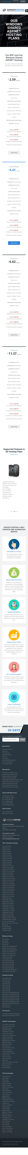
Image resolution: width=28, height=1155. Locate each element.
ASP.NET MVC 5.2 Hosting (7, 912)
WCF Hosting (5, 925)
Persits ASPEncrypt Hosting (8, 797)
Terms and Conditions (7, 763)
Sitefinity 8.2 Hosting (6, 1049)
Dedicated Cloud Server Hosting (9, 778)
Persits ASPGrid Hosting (7, 799)
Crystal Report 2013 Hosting (8, 1026)
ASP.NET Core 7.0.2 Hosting (8, 883)
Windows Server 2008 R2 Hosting (9, 946)
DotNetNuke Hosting (6, 1030)
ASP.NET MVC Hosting (7, 898)
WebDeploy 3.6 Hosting (7, 957)
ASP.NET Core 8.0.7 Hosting (8, 889)
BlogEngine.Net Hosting (7, 1038)
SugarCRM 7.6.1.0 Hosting (8, 1119)
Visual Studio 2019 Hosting (8, 966)
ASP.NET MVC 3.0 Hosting (7, 901)
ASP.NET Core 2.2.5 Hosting (8, 871)
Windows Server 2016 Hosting (8, 951)
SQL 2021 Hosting (6, 989)
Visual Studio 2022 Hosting (8, 967)
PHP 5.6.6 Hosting (6, 1076)
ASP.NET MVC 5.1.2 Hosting (8, 910)
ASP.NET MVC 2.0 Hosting (7, 899)
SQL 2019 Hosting (6, 987)
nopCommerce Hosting (7, 1033)
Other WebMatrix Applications (8, 971)
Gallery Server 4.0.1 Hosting (8, 1047)
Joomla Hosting (5, 1081)
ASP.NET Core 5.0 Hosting (7, 874)
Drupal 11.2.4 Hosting (7, 1105)
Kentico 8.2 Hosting (6, 1058)
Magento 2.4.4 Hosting (7, 1112)
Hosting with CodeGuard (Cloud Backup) (11, 1013)
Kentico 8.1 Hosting (6, 1056)
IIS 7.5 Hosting (5, 939)
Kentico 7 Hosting (6, 1055)
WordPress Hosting (6, 1085)
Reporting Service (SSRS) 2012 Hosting (10, 994)
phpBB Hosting (5, 1096)
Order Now (14, 153)
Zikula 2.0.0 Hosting (6, 1090)
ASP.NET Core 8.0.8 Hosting (8, 891)
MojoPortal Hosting (6, 1042)
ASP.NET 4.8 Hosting (6, 864)
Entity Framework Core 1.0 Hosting (9, 923)
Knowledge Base (16, 0)
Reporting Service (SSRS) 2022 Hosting (10, 1003)
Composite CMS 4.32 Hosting (8, 1053)
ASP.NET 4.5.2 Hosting (7, 858)
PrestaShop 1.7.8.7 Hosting (8, 1101)
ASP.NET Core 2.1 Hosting (7, 869)
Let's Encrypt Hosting (6, 1126)
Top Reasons (5, 751)
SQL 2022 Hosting (6, 990)
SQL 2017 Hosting (6, 985)
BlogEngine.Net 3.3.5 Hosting (8, 1040)
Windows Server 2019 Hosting (8, 953)
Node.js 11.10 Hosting (7, 1130)
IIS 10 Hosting (5, 944)
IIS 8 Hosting (5, 941)
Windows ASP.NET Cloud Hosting (9, 776)
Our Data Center (5, 753)
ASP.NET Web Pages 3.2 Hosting (9, 919)
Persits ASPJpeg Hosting (7, 801)
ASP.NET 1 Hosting (6, 848)
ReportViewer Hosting (7, 1028)
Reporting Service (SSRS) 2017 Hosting (10, 999)
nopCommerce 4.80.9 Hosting (8, 1035)
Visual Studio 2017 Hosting (8, 964)
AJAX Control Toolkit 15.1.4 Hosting (10, 1062)
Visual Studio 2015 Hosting (8, 962)
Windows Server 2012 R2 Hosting (9, 950)
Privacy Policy (5, 758)
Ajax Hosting (5, 1060)
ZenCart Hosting (5, 1094)
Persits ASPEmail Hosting (7, 796)
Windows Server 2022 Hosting (8, 955)
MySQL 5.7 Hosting (6, 1005)
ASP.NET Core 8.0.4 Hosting (8, 887)
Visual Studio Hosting (6, 959)
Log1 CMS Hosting (6, 1121)
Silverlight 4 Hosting (6, 926)
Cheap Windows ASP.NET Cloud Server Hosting (12, 779)
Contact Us (4, 756)
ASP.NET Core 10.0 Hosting (8, 896)
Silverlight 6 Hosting (6, 930)
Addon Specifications (6, 754)
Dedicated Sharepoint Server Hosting (10, 787)
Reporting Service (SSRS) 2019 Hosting (10, 1001)
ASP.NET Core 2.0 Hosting (7, 867)
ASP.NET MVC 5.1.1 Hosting (8, 908)
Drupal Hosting (5, 1103)
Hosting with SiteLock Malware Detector (11, 1015)
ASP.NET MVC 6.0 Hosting (7, 914)
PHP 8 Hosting (5, 1080)
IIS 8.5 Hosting (5, 942)
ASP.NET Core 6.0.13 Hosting (8, 880)
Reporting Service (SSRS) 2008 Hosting (10, 992)
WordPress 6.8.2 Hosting (7, 1087)
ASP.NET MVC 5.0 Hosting (7, 905)
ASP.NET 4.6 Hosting (6, 860)
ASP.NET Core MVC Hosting (8, 916)
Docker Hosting (5, 1124)
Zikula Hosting (5, 1089)
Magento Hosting (6, 1110)
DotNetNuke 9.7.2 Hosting (8, 1031)
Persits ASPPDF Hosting (7, 803)
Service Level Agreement (7, 762)
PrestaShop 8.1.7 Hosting (7, 1099)
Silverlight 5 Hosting (6, 928)
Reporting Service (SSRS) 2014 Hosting (10, 996)
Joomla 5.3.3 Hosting (6, 1083)
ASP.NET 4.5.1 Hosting (7, 857)
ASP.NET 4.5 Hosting (6, 855)
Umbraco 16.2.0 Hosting (7, 1037)
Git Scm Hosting (5, 1123)
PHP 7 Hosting (5, 1078)
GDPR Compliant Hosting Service (9, 760)
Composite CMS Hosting (7, 1051)
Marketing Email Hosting (7, 813)
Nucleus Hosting (5, 1108)
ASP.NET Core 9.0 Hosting (7, 892)
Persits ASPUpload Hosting (8, 804)
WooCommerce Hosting (7, 1128)
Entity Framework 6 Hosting (8, 921)
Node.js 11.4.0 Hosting (7, 1132)
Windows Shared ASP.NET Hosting (9, 772)
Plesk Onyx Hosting (6, 1067)
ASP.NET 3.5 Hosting (6, 851)
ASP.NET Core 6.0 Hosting (7, 876)
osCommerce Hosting (7, 1092)
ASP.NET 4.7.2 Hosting (7, 862)
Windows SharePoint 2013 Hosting (9, 785)
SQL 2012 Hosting (6, 980)
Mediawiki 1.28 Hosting (7, 1115)
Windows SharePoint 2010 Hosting (9, 783)
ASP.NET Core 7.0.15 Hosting (8, 885)
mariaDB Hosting (6, 1007)
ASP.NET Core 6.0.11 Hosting (8, 878)
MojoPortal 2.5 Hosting (7, 1044)
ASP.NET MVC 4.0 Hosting (7, 903)
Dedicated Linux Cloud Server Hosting (10, 781)
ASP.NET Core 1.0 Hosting (7, 865)
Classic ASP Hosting (6, 846)
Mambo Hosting (5, 1106)
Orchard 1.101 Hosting (7, 1064)
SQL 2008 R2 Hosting (6, 978)
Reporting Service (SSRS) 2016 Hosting (10, 998)
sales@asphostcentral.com (12, 838)
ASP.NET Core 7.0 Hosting (7, 882)
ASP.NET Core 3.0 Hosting (7, 873)
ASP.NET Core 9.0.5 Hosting (8, 894)
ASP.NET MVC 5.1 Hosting (7, 907)
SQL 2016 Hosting (6, 983)
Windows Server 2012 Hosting (8, 948)
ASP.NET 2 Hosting (6, 849)
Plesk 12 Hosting (5, 1065)
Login (23, 1)
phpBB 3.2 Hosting (6, 1098)
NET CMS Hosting (6, 1046)
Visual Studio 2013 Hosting (8, 960)
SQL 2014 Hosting (6, 981)
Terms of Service (6, 1144)
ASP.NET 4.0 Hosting (6, 853)
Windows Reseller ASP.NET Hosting (9, 774)
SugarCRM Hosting (6, 1117)
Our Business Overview (7, 749)
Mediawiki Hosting (6, 1114)
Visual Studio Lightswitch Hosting (9, 969)
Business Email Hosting (7, 811)
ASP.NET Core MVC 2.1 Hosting (9, 917)
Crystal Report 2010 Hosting (8, 1024)
